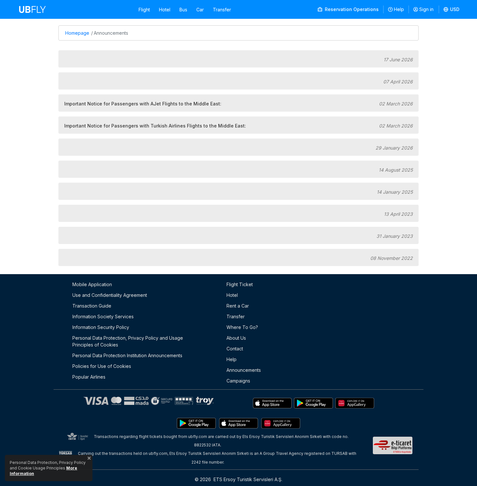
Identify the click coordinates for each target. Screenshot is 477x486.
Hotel (164, 9)
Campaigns (238, 380)
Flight (144, 9)
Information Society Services (103, 316)
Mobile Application (92, 284)
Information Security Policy (100, 327)
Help (399, 9)
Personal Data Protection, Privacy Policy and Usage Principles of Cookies (127, 341)
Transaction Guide (91, 306)
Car (200, 9)
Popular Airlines (88, 377)
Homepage (77, 33)
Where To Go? (242, 327)
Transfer (222, 9)
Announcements (243, 370)
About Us (236, 338)
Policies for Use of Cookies (101, 366)
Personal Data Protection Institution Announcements (127, 355)
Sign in (426, 9)
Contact (234, 348)
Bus (183, 9)
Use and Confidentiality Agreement (109, 295)
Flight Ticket (239, 284)
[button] (451, 9)
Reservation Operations (351, 9)
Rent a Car (237, 306)
